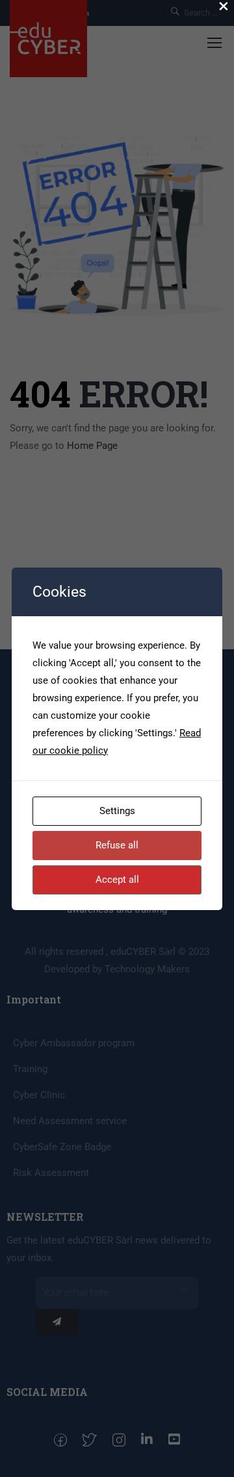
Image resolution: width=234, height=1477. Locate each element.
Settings (117, 811)
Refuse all (117, 845)
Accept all (117, 879)
